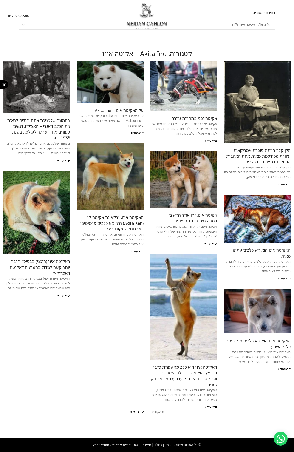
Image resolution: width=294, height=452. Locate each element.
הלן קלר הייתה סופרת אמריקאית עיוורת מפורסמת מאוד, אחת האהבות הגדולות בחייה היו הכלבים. (258, 156)
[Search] (40, 16)
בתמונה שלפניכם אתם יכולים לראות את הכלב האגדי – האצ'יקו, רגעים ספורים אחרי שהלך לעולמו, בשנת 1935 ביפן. (38, 129)
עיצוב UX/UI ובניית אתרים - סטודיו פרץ (122, 445)
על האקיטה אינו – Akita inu (119, 110)
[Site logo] (147, 16)
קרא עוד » (284, 184)
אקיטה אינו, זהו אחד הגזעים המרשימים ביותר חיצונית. (193, 218)
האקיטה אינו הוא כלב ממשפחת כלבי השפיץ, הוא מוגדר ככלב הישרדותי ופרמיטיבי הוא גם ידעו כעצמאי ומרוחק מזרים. (184, 375)
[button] (4, 84)
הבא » (134, 411)
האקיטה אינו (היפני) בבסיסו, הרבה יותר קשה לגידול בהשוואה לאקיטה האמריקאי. (40, 267)
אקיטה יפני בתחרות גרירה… (193, 118)
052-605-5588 (18, 16)
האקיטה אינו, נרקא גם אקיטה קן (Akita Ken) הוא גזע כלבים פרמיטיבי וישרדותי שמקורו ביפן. (112, 223)
